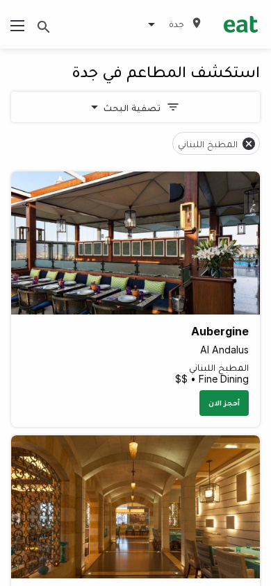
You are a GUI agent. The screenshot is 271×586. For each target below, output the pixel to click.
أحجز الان (224, 403)
